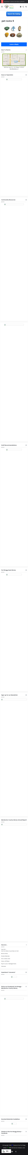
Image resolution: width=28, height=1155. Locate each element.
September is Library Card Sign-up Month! (14, 1)
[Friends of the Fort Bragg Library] (9, 6)
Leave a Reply (14, 44)
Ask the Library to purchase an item (10, 951)
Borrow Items (4, 953)
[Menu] (2, 7)
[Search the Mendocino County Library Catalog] (14, 13)
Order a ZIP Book (5, 961)
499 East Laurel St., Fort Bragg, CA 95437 (14, 67)
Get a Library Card (5, 958)
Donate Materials (5, 956)
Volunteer (3, 966)
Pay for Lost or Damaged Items (8, 963)
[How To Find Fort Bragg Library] (14, 65)
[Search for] (26, 7)
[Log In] (20, 7)
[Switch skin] (23, 7)
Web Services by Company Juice (17, 1147)
